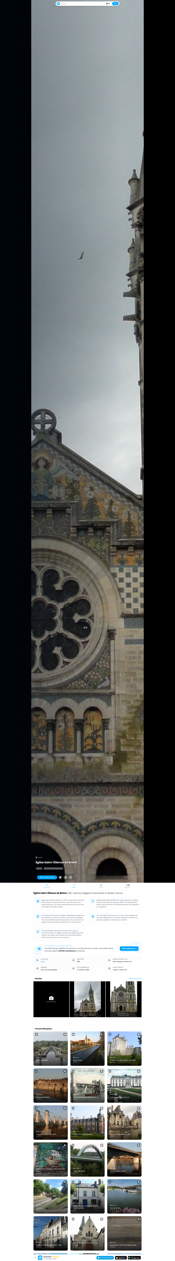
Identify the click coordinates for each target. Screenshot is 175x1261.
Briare (43, 961)
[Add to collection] (60, 877)
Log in (115, 4)
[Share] (70, 877)
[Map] (65, 877)
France (39, 857)
